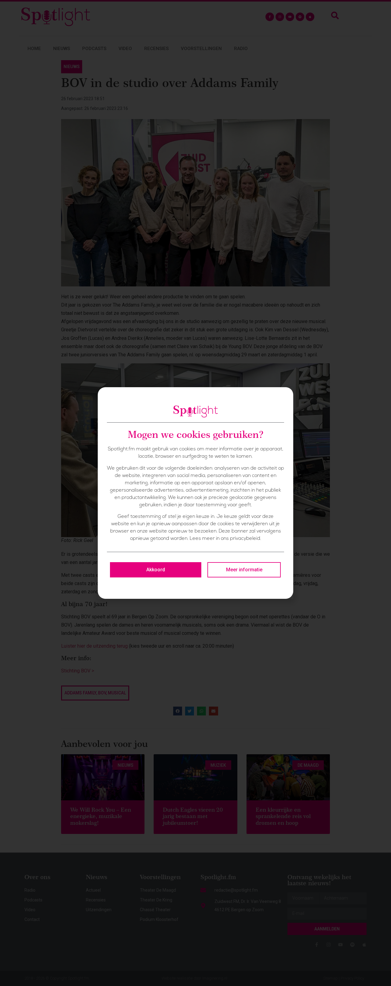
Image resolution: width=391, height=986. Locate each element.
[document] (195, 493)
